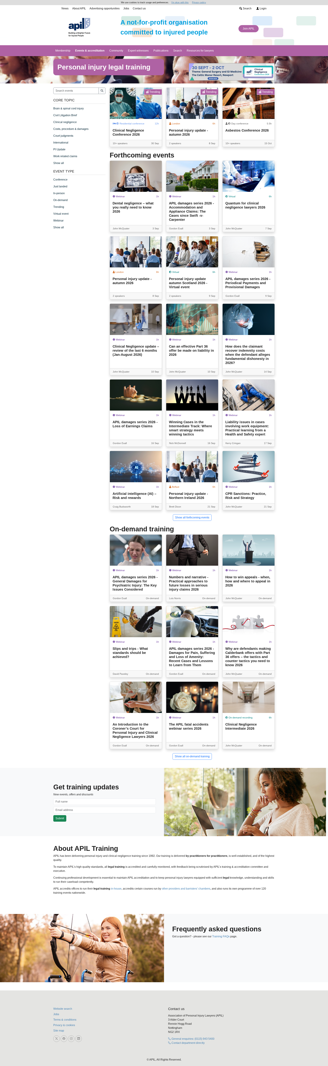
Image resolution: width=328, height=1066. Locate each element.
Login (262, 8)
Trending (58, 206)
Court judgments (63, 135)
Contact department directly (188, 1042)
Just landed (60, 186)
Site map (58, 1030)
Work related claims (65, 156)
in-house (116, 888)
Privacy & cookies (64, 1025)
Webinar (58, 220)
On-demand (60, 200)
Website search (62, 1008)
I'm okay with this (180, 2)
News (65, 8)
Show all (58, 163)
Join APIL (248, 28)
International (60, 142)
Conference (60, 179)
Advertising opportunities (105, 8)
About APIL (79, 8)
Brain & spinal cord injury (68, 108)
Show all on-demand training (192, 756)
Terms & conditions (64, 1019)
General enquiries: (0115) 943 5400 (192, 1038)
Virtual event (61, 213)
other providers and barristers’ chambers (186, 888)
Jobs (126, 8)
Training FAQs (221, 936)
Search (246, 8)
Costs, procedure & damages (70, 128)
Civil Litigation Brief (65, 115)
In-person (59, 193)
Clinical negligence (65, 122)
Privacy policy (199, 2)
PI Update (59, 149)
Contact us (139, 8)
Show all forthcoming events (192, 517)
